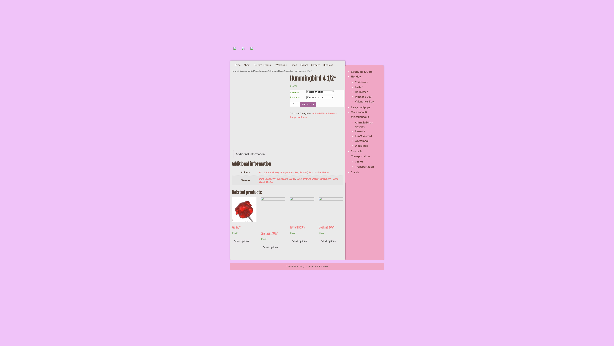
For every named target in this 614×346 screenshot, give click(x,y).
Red (305, 172)
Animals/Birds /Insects (280, 71)
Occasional (362, 141)
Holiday (356, 76)
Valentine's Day (364, 101)
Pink (291, 172)
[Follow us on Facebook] (237, 51)
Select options (241, 241)
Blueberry (282, 178)
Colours (294, 92)
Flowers (360, 131)
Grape (292, 178)
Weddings (361, 145)
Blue (268, 172)
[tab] (250, 154)
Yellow (325, 172)
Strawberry (326, 178)
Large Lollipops (298, 117)
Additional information (250, 154)
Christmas (361, 82)
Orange (284, 172)
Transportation (364, 166)
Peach (315, 178)
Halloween (361, 92)
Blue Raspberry (267, 178)
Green (275, 172)
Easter (359, 87)
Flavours (295, 97)
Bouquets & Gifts (361, 71)
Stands (355, 172)
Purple (298, 172)
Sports (359, 162)
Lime (299, 178)
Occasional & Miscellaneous (254, 71)
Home (235, 71)
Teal (311, 172)
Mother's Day (363, 96)
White (317, 172)
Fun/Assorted (363, 136)
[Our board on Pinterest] (246, 51)
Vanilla (269, 182)
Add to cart (308, 104)
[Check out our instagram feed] (254, 51)
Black (262, 172)
